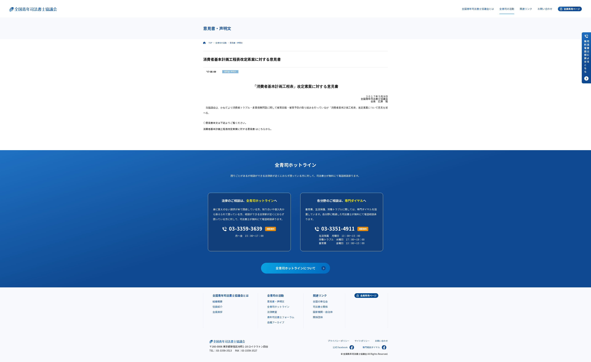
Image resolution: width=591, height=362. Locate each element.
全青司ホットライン (278, 306)
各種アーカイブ (275, 322)
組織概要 (217, 301)
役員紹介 (217, 306)
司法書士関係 (320, 306)
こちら (261, 129)
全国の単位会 (320, 301)
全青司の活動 (506, 9)
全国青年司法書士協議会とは (478, 9)
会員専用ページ (368, 295)
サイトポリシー (362, 340)
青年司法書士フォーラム (280, 317)
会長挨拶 (217, 312)
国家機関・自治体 (323, 312)
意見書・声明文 (236, 42)
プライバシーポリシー (338, 340)
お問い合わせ (545, 9)
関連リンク (526, 9)
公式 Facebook (340, 347)
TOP (210, 42)
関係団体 (318, 317)
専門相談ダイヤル (371, 347)
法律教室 (272, 312)
